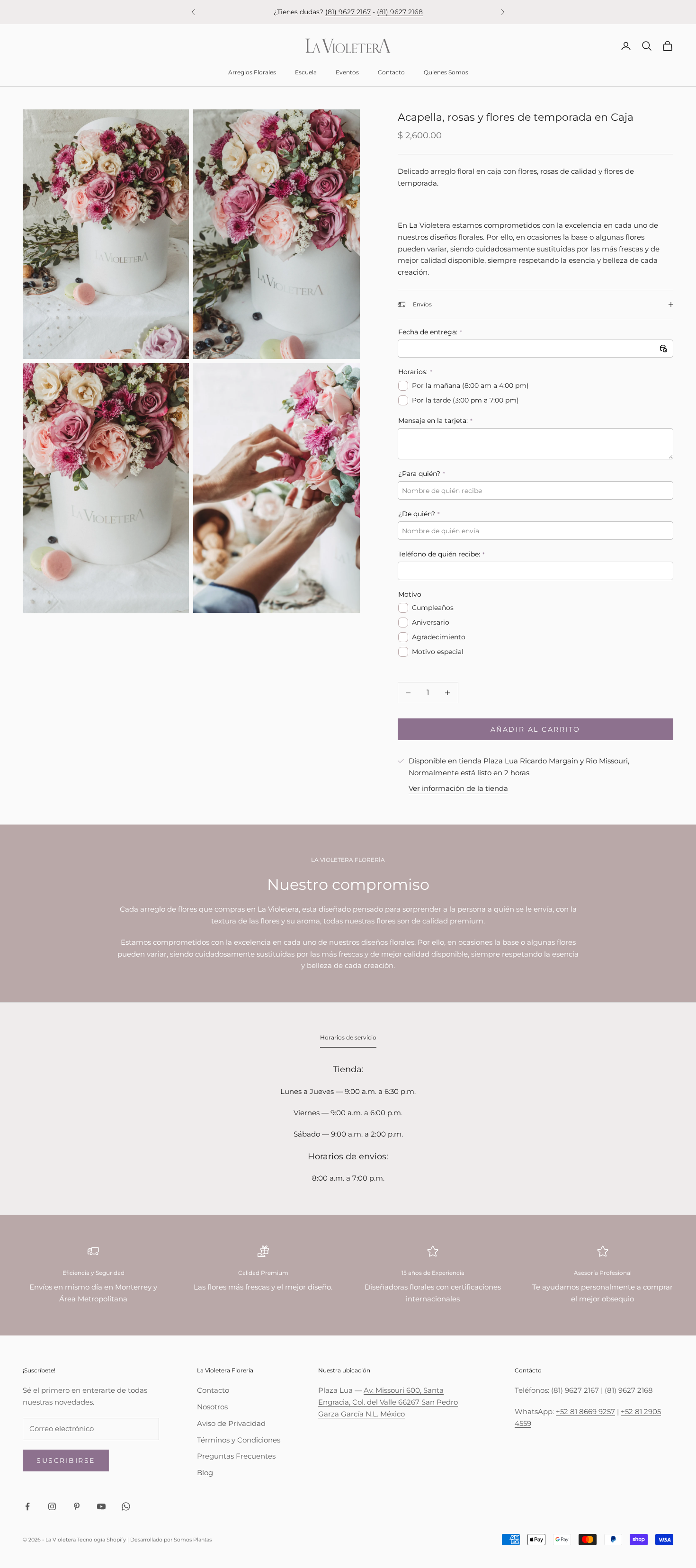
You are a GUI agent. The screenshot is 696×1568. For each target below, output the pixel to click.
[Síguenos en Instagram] (52, 1506)
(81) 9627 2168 (400, 12)
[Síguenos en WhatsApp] (126, 1506)
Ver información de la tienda (458, 788)
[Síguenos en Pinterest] (76, 1506)
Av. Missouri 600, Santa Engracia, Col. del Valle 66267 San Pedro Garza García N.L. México (388, 1402)
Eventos (347, 72)
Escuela (306, 72)
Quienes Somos (446, 72)
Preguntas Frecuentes (236, 1456)
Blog (205, 1472)
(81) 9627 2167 (348, 12)
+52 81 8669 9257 (585, 1411)
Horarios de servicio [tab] (348, 1037)
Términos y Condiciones (238, 1439)
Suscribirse (65, 1460)
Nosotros (212, 1406)
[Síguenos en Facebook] (27, 1506)
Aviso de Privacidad (231, 1423)
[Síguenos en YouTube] (101, 1506)
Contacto (391, 72)
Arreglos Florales (252, 72)
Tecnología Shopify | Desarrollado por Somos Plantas (144, 1539)
